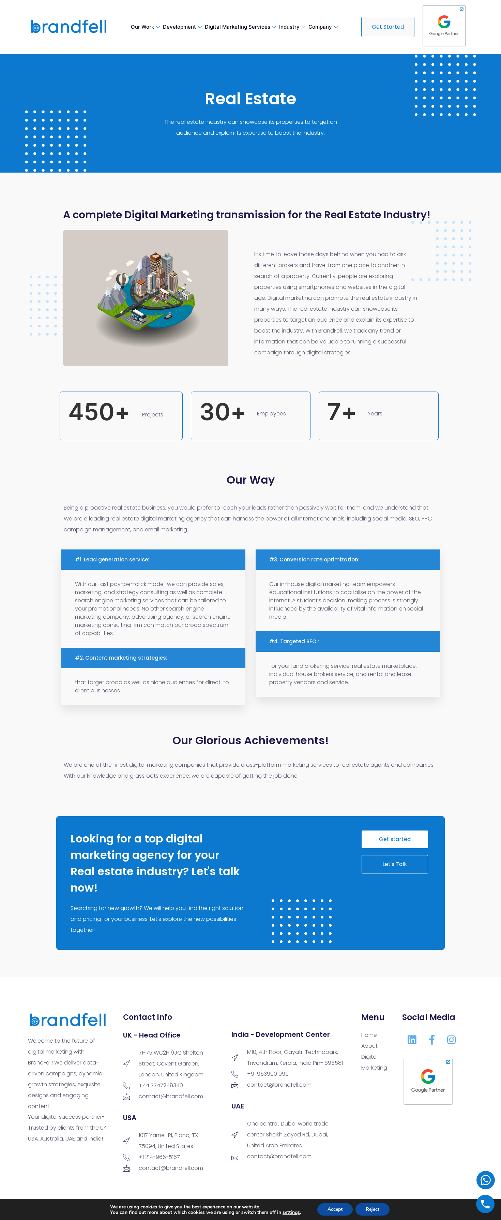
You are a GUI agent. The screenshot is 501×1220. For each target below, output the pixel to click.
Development (179, 27)
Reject (372, 1209)
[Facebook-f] (432, 1039)
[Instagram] (451, 1039)
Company (320, 27)
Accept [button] (335, 1209)
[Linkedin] (412, 1039)
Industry (289, 27)
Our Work (142, 27)
